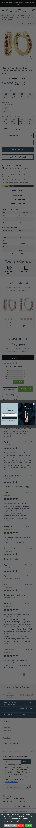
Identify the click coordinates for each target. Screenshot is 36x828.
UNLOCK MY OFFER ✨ (9, 418)
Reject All (21, 825)
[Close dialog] (34, 404)
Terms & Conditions (26, 822)
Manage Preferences (10, 825)
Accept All (29, 825)
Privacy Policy (15, 822)
